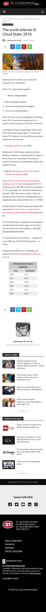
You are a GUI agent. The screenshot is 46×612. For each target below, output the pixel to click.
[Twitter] (18, 46)
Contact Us (9, 544)
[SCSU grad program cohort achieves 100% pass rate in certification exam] (8, 378)
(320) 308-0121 (22, 529)
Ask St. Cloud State (13, 540)
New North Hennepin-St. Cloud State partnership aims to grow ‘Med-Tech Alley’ (29, 439)
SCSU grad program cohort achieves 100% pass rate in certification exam (27, 377)
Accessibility (7, 578)
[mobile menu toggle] (38, 4)
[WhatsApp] (29, 46)
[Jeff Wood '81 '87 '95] (4, 40)
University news (13, 19)
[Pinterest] (23, 46)
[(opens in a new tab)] (8, 428)
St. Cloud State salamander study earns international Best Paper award (30, 451)
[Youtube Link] (23, 505)
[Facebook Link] (10, 505)
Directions (9, 547)
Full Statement (34, 573)
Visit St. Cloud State (13, 551)
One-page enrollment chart (16, 145)
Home (4, 19)
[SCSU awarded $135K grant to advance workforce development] (8, 390)
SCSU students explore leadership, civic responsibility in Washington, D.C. (29, 401)
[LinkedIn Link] (29, 505)
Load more (22, 411)
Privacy (16, 578)
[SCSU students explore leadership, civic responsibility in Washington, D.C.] (8, 402)
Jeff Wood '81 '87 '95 (14, 40)
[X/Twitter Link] (16, 505)
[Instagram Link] (36, 505)
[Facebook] (12, 46)
